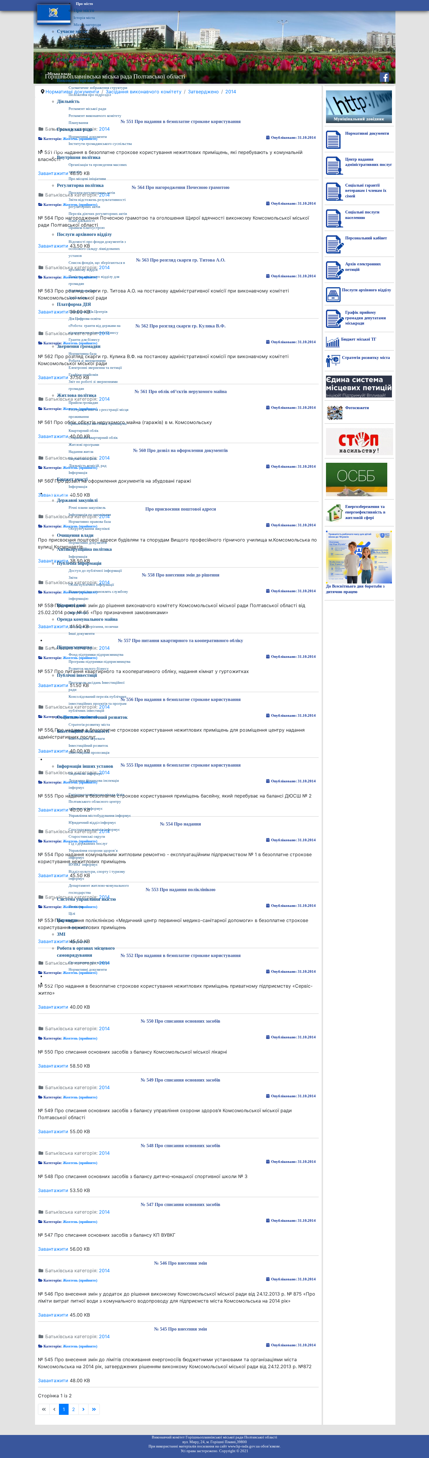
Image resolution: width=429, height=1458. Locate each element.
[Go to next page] (83, 1409)
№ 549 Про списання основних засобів (180, 1079)
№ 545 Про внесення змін (180, 1328)
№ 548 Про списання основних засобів (180, 1145)
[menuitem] (84, 4)
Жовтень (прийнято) (80, 1038)
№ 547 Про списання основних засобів (180, 1204)
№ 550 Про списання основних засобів (180, 1021)
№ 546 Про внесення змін (180, 1263)
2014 (104, 1028)
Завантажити (53, 1007)
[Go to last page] (94, 1409)
